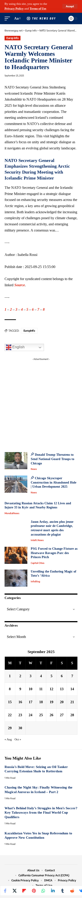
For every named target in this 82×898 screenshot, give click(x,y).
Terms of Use (38, 8)
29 (10, 728)
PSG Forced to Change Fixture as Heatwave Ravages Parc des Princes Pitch (54, 553)
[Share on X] (14, 890)
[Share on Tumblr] (62, 890)
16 (20, 702)
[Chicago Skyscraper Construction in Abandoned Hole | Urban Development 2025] (16, 484)
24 (30, 715)
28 (72, 715)
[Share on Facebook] (5, 890)
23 (20, 715)
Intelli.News (37, 540)
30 (20, 728)
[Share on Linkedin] (53, 890)
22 (10, 715)
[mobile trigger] (8, 19)
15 (10, 702)
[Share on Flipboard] (24, 890)
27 (62, 715)
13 (62, 689)
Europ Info (12, 38)
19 (51, 702)
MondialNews (12, 513)
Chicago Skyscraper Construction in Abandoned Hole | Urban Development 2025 (53, 482)
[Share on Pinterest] (33, 890)
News (34, 469)
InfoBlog (35, 581)
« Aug (8, 739)
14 (72, 689)
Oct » (18, 739)
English (18, 347)
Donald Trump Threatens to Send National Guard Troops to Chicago (52, 459)
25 (41, 715)
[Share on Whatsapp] (43, 890)
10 (30, 689)
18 (41, 702)
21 (72, 702)
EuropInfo (29, 330)
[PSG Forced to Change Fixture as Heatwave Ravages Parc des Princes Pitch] (16, 555)
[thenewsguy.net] (41, 18)
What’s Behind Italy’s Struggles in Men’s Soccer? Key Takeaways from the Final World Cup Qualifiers (41, 812)
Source (19, 285)
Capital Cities (37, 563)
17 (30, 702)
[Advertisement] (41, 403)
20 (62, 702)
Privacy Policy (14, 8)
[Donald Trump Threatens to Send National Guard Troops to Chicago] (16, 460)
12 (51, 689)
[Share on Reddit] (72, 890)
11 (41, 689)
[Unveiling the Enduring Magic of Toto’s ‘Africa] (16, 578)
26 (51, 715)
